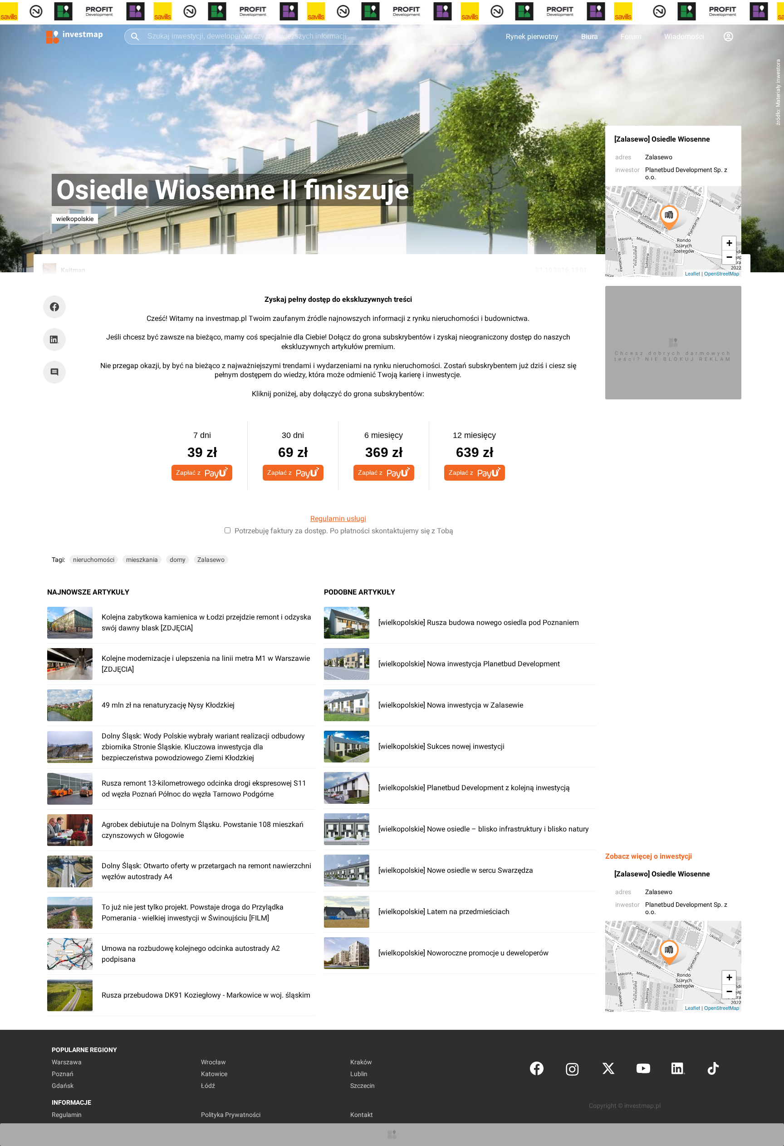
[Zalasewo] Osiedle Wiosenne (662, 139)
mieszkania (142, 559)
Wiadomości (684, 36)
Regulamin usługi (338, 518)
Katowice (214, 1073)
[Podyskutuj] (57, 372)
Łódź (208, 1085)
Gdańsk (63, 1085)
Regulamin (67, 1114)
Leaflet (692, 273)
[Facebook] (537, 1070)
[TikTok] (713, 1070)
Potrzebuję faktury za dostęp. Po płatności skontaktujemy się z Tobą (344, 530)
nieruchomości (93, 559)
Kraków (361, 1062)
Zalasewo (658, 157)
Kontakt (361, 1114)
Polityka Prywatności (230, 1114)
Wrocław (213, 1062)
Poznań (63, 1073)
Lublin (359, 1073)
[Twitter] (608, 1070)
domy (178, 559)
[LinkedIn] (678, 1070)
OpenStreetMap (721, 273)
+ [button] (729, 243)
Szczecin (362, 1085)
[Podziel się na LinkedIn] (54, 339)
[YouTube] (643, 1070)
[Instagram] (572, 1070)
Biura (589, 36)
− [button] (729, 257)
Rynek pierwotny (532, 36)
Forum (631, 36)
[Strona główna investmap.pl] (74, 36)
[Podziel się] (57, 307)
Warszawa (67, 1062)
